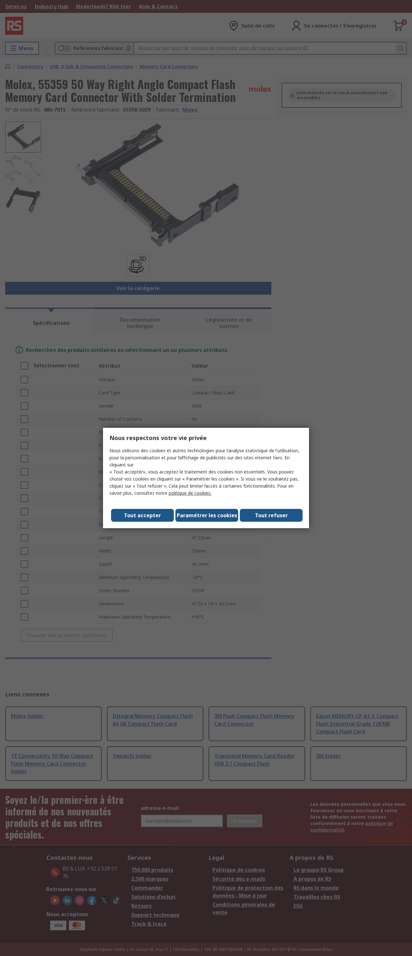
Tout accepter (142, 515)
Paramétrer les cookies (207, 515)
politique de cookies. (190, 493)
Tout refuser (271, 515)
